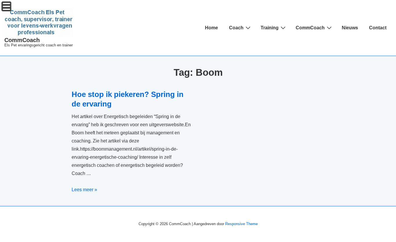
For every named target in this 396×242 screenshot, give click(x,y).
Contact (377, 27)
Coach (236, 27)
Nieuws (350, 27)
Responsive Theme (241, 224)
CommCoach (22, 40)
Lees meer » (84, 189)
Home (211, 27)
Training (270, 27)
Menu (6, 6)
